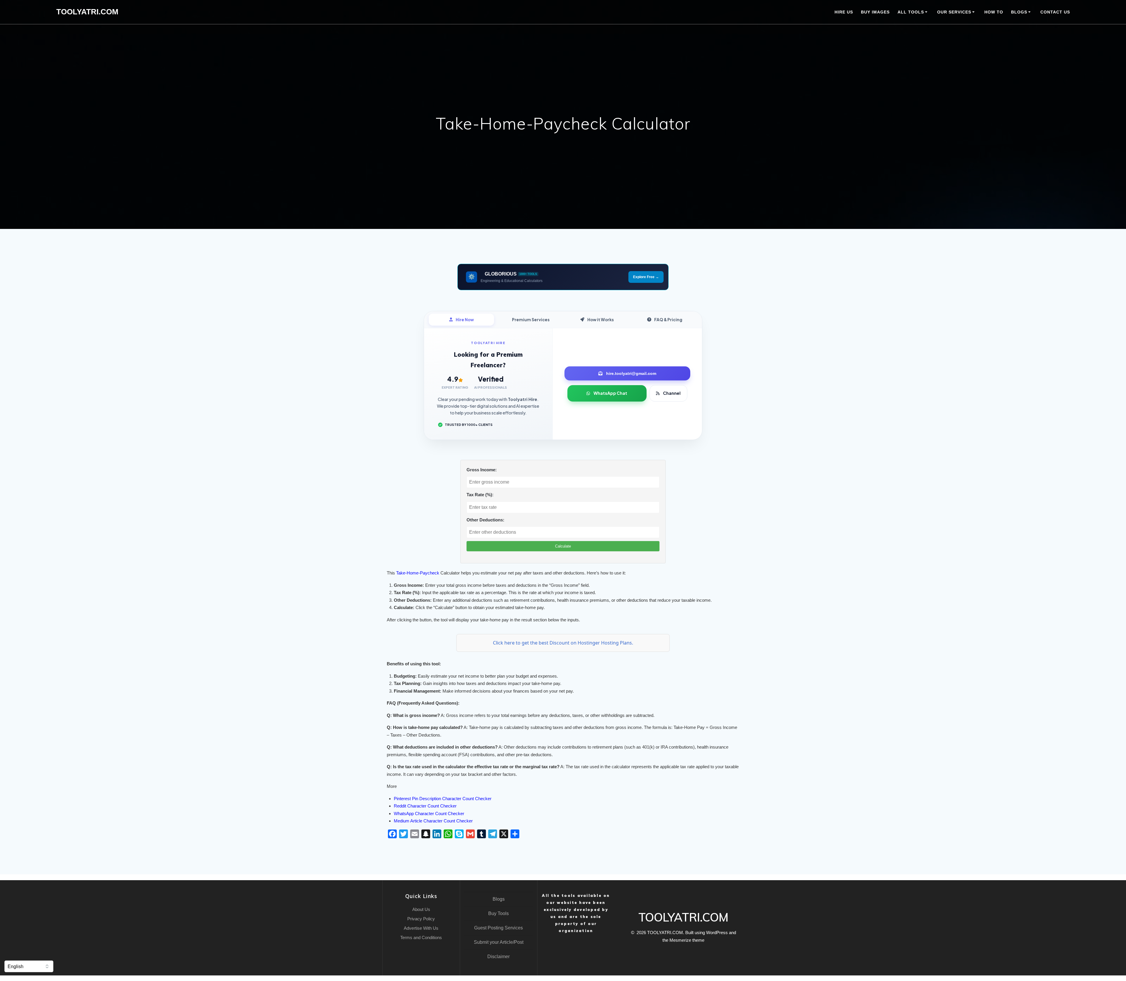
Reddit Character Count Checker (425, 805)
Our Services (954, 12)
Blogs (499, 899)
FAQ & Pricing (668, 319)
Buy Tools (498, 913)
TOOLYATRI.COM (87, 12)
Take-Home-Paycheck (417, 572)
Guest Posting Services (498, 927)
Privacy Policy (421, 918)
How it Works (600, 319)
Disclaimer (498, 956)
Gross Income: (482, 469)
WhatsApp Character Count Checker (429, 813)
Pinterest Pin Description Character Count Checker (442, 798)
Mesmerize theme (686, 940)
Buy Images (875, 12)
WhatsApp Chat (610, 393)
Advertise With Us (421, 928)
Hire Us (844, 12)
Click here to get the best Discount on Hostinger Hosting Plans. (563, 643)
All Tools (911, 12)
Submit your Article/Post (498, 942)
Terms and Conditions (421, 937)
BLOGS (1019, 12)
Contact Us (1055, 12)
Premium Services (531, 319)
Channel (672, 393)
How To (993, 12)
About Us (421, 909)
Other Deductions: (485, 519)
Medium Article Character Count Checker (433, 820)
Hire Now (465, 319)
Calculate (563, 546)
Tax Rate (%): (480, 494)
